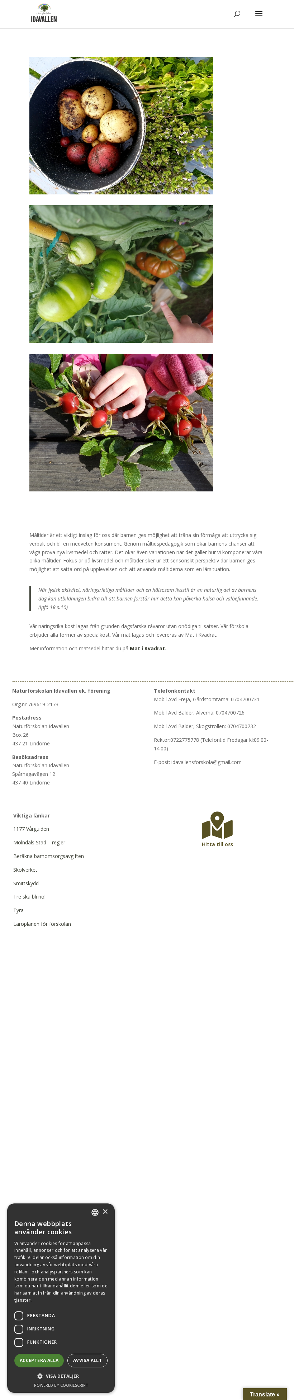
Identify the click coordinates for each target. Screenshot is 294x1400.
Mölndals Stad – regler (39, 842)
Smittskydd (26, 883)
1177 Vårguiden (31, 828)
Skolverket (25, 869)
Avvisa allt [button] (87, 1360)
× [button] (105, 1212)
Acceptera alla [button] (39, 1360)
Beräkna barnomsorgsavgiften (48, 856)
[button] (61, 1376)
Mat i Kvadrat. (148, 648)
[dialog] (61, 1298)
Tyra (18, 910)
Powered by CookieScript (61, 1385)
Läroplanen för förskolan (42, 923)
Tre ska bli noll (30, 896)
